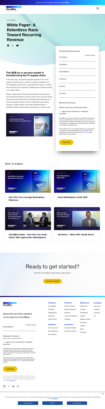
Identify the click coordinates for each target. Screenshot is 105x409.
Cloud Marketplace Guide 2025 (72, 197)
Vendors (67, 313)
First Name (63, 57)
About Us (97, 306)
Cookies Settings (77, 403)
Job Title (62, 93)
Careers (97, 309)
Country (62, 86)
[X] (9, 386)
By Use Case (53, 328)
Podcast (83, 332)
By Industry (52, 334)
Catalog (67, 319)
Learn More (65, 3)
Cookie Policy (55, 398)
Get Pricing (52, 319)
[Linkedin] (4, 386)
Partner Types (69, 306)
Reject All (52, 403)
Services (51, 316)
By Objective (53, 331)
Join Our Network (70, 316)
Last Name (63, 64)
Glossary (83, 322)
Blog (82, 329)
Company (63, 79)
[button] (8, 45)
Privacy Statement (11, 380)
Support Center (70, 331)
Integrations (52, 313)
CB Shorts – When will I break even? (76, 234)
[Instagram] (18, 386)
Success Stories (70, 328)
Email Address (64, 72)
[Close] (103, 394)
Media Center (85, 319)
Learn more (85, 132)
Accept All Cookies (28, 403)
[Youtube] (13, 386)
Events (82, 326)
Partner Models (70, 309)
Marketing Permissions (67, 103)
